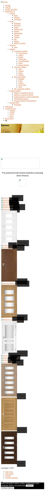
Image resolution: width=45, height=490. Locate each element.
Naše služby (9, 474)
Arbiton (21, 71)
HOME (7, 5)
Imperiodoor (18, 33)
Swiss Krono (22, 53)
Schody (12, 113)
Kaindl (20, 57)
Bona (16, 15)
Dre (15, 39)
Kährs (20, 81)
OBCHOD (9, 107)
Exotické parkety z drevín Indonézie (26, 97)
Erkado (16, 31)
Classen (16, 37)
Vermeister (17, 19)
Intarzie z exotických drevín (23, 95)
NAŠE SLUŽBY (11, 9)
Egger (20, 63)
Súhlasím (30, 485)
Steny (12, 117)
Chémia (12, 13)
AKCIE (8, 7)
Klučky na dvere (19, 43)
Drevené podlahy (20, 77)
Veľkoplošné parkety (21, 99)
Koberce (13, 45)
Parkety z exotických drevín (23, 93)
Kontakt (8, 476)
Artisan (20, 83)
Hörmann (17, 23)
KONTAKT (9, 118)
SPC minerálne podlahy (22, 89)
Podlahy (12, 49)
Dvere (12, 21)
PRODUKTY (10, 11)
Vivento (16, 35)
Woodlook (17, 105)
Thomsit (17, 17)
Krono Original (23, 65)
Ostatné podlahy (15, 91)
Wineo (20, 73)
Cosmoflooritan (23, 61)
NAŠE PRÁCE (10, 109)
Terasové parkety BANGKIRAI (25, 101)
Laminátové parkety (21, 51)
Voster (16, 27)
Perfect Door (18, 29)
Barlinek (21, 79)
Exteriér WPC (14, 103)
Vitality (20, 55)
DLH (20, 87)
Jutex (16, 47)
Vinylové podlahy (20, 67)
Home (7, 130)
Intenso (16, 41)
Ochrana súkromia (11, 478)
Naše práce (9, 472)
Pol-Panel (17, 25)
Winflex (21, 75)
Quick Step (22, 59)
